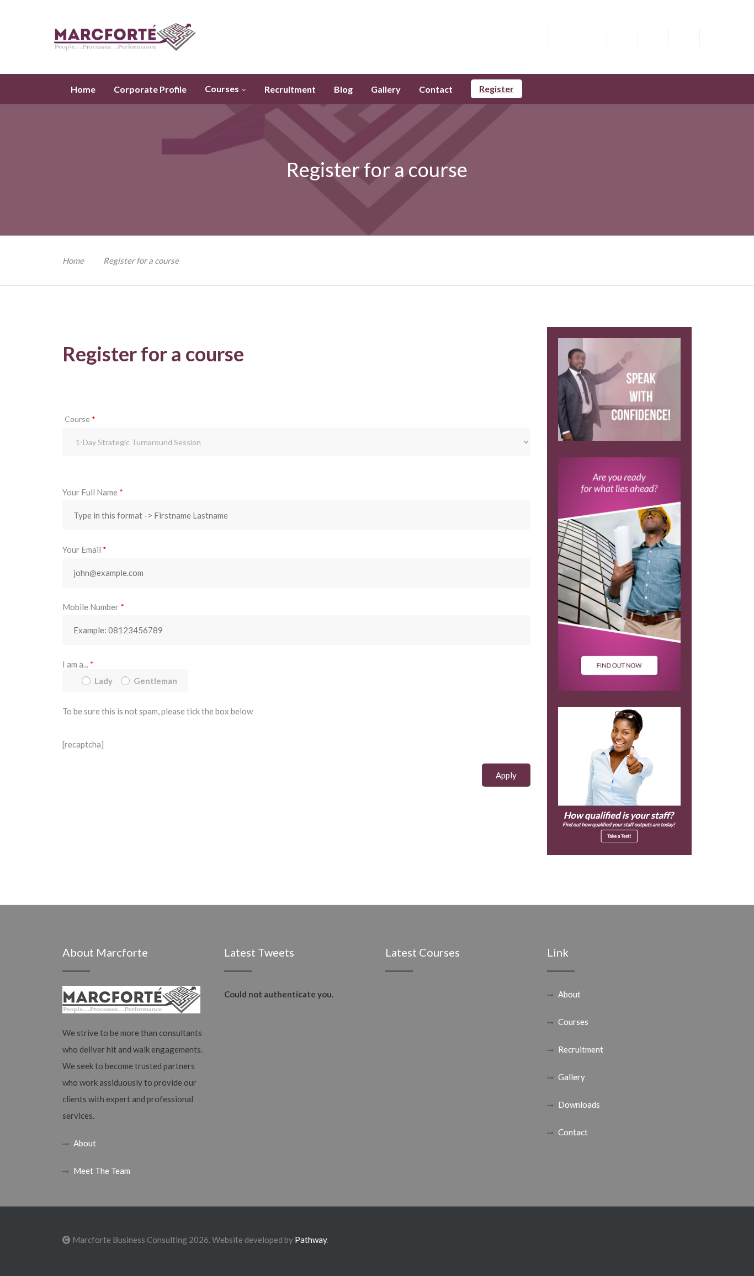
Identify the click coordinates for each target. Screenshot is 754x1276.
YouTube (692, 35)
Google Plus (631, 38)
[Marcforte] (124, 36)
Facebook (569, 35)
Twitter (600, 35)
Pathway (311, 1240)
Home (73, 260)
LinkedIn (661, 35)
